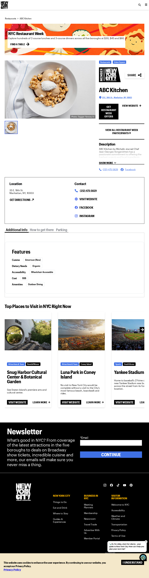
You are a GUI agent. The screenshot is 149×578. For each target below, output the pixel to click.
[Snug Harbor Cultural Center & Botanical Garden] (28, 335)
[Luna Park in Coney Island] (81, 335)
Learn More (40, 402)
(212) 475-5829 (88, 190)
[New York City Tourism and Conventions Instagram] (105, 485)
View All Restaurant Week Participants (121, 131)
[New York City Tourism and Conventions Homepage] (23, 492)
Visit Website (88, 199)
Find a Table (17, 44)
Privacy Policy (12, 569)
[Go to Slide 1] (12, 127)
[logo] (4, 4)
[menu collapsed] (146, 5)
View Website (130, 105)
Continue (111, 454)
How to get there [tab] (42, 230)
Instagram (86, 216)
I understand (132, 562)
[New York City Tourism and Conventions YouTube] (124, 485)
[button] (50, 89)
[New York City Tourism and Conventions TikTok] (118, 485)
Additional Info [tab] (17, 230)
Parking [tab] (61, 230)
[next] (142, 329)
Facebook (86, 207)
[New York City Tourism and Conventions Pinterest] (131, 485)
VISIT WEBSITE (17, 402)
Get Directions (20, 199)
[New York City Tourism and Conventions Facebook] (111, 485)
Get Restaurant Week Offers (108, 111)
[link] (63, 502)
